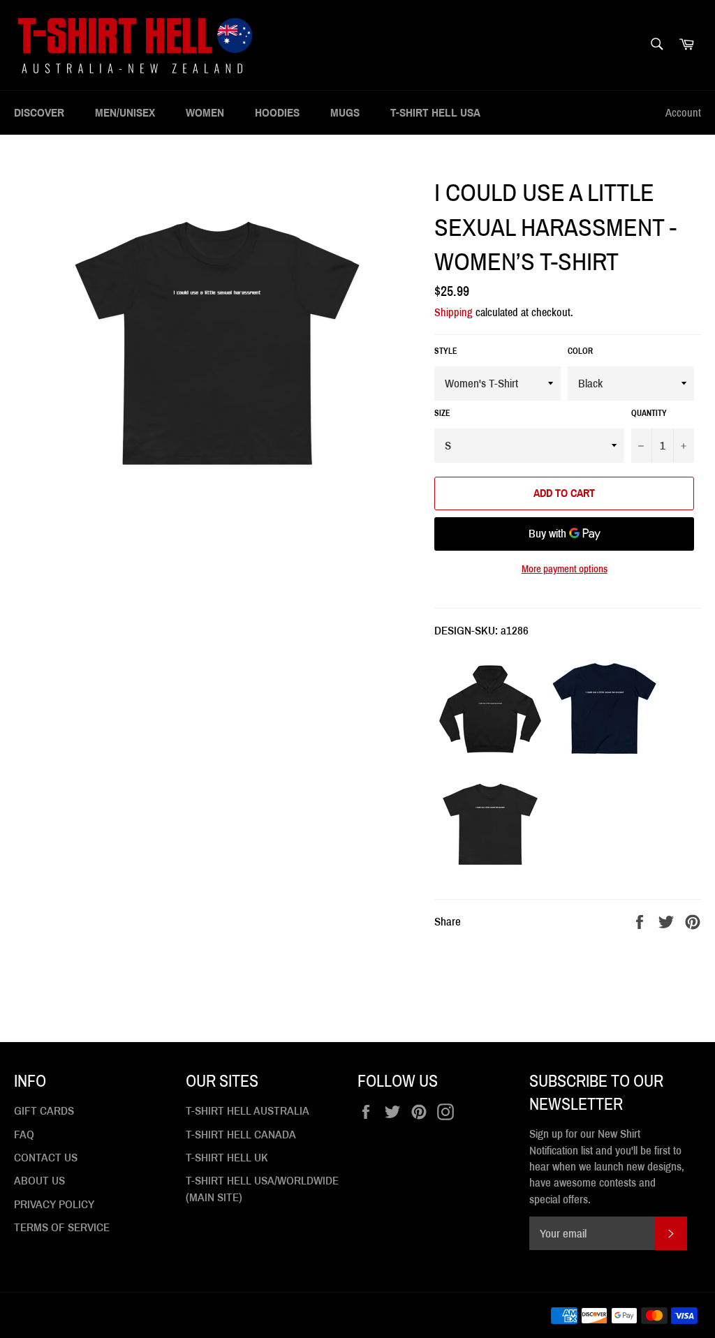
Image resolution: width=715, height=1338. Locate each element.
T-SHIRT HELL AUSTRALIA (247, 1110)
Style (445, 351)
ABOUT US (39, 1180)
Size (442, 413)
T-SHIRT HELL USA (435, 112)
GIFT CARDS (44, 1110)
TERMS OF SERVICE (62, 1227)
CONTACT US (46, 1157)
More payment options (564, 568)
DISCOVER (39, 112)
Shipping (453, 312)
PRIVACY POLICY (54, 1204)
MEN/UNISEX (125, 112)
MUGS (345, 112)
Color (580, 351)
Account (683, 113)
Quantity (649, 413)
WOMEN (205, 112)
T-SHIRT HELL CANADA (241, 1134)
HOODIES (277, 112)
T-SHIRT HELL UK (227, 1157)
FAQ (24, 1134)
